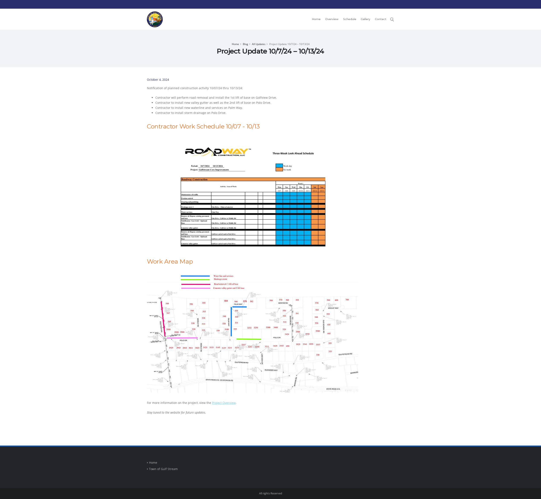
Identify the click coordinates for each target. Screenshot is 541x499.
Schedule (349, 19)
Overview (332, 19)
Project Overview (224, 403)
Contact (380, 19)
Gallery (365, 19)
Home (316, 19)
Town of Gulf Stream (163, 469)
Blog (245, 44)
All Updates (258, 44)
